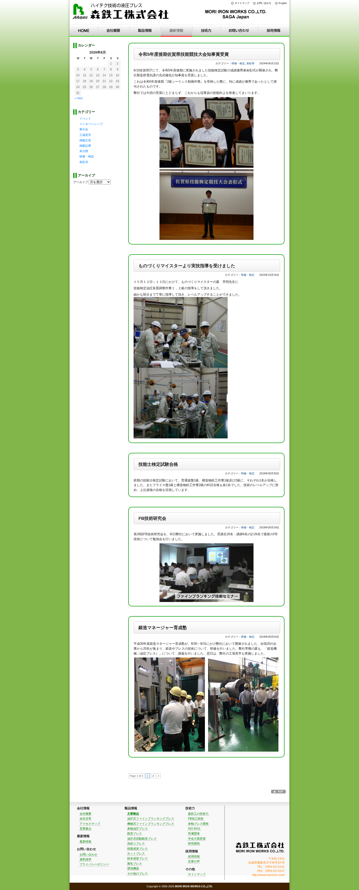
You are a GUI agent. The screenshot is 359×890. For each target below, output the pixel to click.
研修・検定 (238, 63)
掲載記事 (85, 145)
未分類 (83, 151)
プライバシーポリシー (94, 864)
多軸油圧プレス (137, 828)
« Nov (79, 98)
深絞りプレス (136, 843)
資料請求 (85, 859)
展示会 (83, 129)
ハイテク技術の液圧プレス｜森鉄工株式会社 (121, 12)
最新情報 (176, 30)
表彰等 (250, 63)
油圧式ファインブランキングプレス (150, 818)
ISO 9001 (194, 828)
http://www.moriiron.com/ (268, 875)
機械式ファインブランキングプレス (150, 823)
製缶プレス (134, 863)
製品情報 (145, 30)
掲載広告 (85, 140)
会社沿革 (85, 818)
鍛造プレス (134, 833)
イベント (85, 118)
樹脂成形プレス (137, 848)
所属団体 (194, 833)
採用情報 (273, 30)
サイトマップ (242, 3)
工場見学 (85, 135)
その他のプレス (137, 873)
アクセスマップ (90, 823)
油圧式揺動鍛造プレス (142, 838)
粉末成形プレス (137, 858)
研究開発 (194, 843)
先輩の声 (194, 861)
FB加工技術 (195, 818)
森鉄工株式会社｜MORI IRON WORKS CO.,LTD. (260, 847)
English (283, 3)
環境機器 (133, 868)
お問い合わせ (264, 3)
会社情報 (113, 30)
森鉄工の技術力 (198, 813)
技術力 (206, 30)
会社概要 (85, 813)
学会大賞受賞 (197, 838)
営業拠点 (85, 828)
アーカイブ (80, 182)
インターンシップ (91, 124)
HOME (84, 30)
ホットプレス (136, 853)
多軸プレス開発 (198, 823)
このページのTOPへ (278, 791)
